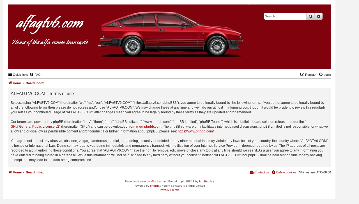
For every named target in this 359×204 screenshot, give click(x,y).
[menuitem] (35, 74)
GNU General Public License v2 (35, 127)
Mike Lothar (158, 181)
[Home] (299, 60)
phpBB (154, 185)
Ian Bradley (206, 181)
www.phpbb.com (148, 127)
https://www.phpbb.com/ (196, 131)
